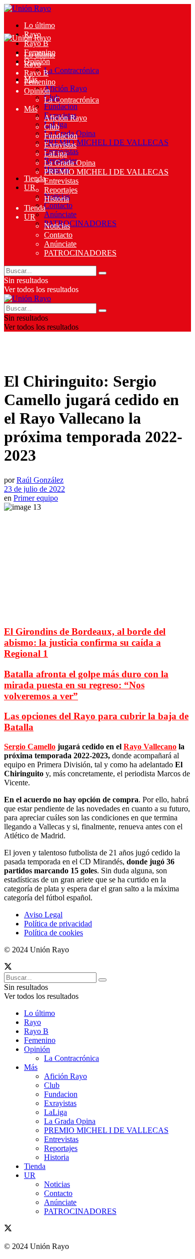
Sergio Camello (30, 746)
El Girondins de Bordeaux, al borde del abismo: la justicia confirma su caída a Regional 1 (85, 642)
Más (31, 109)
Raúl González (40, 480)
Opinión (37, 91)
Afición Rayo (65, 88)
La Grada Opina (70, 163)
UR (30, 187)
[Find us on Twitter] (8, 967)
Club (52, 127)
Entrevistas (61, 181)
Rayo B (36, 43)
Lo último (39, 25)
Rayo (32, 64)
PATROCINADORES (80, 223)
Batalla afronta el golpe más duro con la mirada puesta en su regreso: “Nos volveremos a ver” (86, 685)
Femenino (40, 82)
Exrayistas (60, 145)
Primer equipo (36, 498)
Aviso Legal (43, 914)
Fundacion (61, 106)
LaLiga (55, 154)
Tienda (35, 178)
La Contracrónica (71, 70)
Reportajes (61, 190)
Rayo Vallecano (150, 746)
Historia (56, 199)
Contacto (58, 205)
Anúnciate (60, 214)
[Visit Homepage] (27, 8)
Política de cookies (53, 932)
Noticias (57, 226)
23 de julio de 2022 (34, 489)
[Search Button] (102, 273)
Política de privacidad (58, 923)
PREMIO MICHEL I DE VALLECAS (106, 142)
